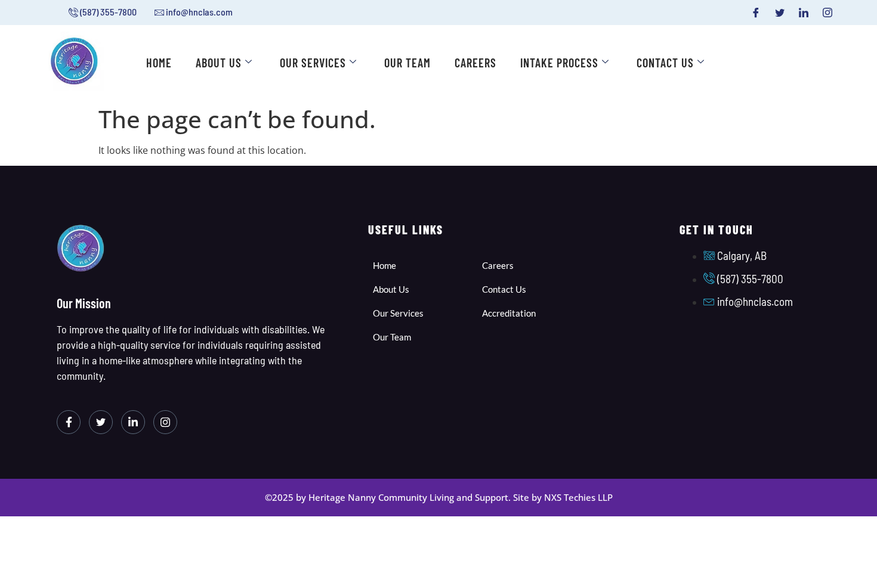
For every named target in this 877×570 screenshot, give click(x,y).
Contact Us (665, 62)
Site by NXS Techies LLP (563, 497)
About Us (219, 62)
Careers (475, 62)
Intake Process (559, 62)
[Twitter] (780, 12)
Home (159, 62)
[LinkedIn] (803, 12)
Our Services (313, 62)
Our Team (407, 62)
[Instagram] (827, 12)
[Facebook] (756, 12)
